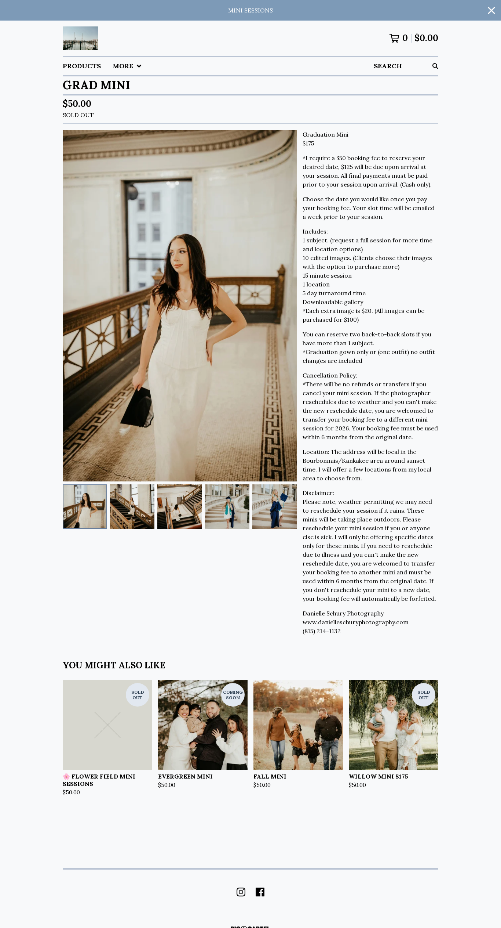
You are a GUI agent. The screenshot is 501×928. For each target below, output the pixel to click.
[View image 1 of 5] (85, 506)
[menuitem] (82, 66)
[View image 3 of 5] (179, 506)
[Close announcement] (491, 10)
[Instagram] (241, 892)
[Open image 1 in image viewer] (180, 305)
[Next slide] (286, 306)
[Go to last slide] (73, 306)
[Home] (80, 38)
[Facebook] (260, 892)
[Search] (435, 66)
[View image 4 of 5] (227, 506)
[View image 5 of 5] (274, 506)
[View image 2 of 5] (132, 506)
